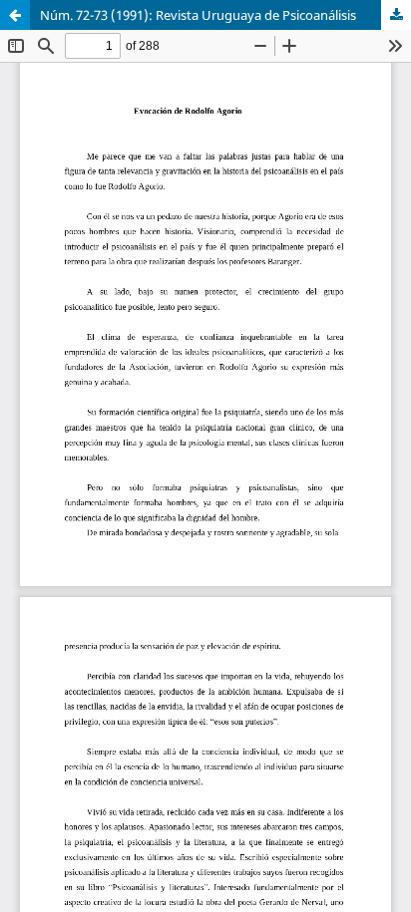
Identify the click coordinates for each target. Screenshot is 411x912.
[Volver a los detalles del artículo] (15, 15)
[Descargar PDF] (396, 15)
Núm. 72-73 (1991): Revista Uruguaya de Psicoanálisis (198, 15)
